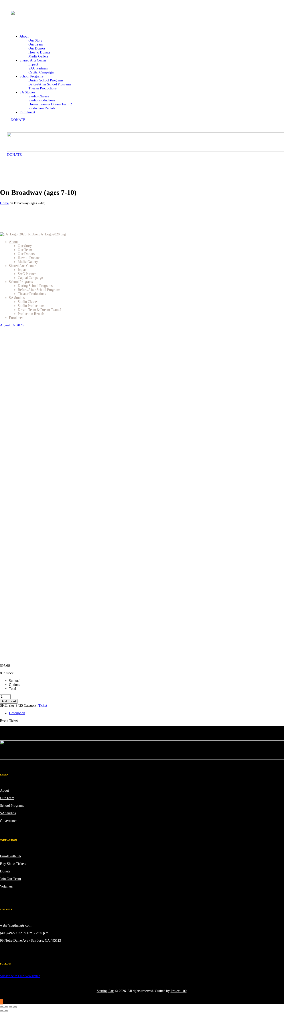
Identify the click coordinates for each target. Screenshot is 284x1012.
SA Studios (8, 813)
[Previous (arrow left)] (2, 1011)
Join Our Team (10, 879)
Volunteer (7, 886)
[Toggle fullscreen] (6, 1007)
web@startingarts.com (15, 925)
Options (14, 685)
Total (12, 688)
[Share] (10, 1007)
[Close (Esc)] (15, 1007)
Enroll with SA (10, 856)
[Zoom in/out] (2, 1007)
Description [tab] (17, 713)
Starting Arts (105, 991)
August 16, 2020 (12, 325)
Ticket (42, 705)
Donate (5, 871)
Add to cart (9, 701)
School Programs (12, 805)
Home (4, 203)
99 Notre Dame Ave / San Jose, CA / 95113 (30, 940)
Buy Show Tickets (13, 864)
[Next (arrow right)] (6, 1011)
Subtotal (14, 681)
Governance (8, 821)
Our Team (7, 798)
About (4, 790)
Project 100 (179, 991)
